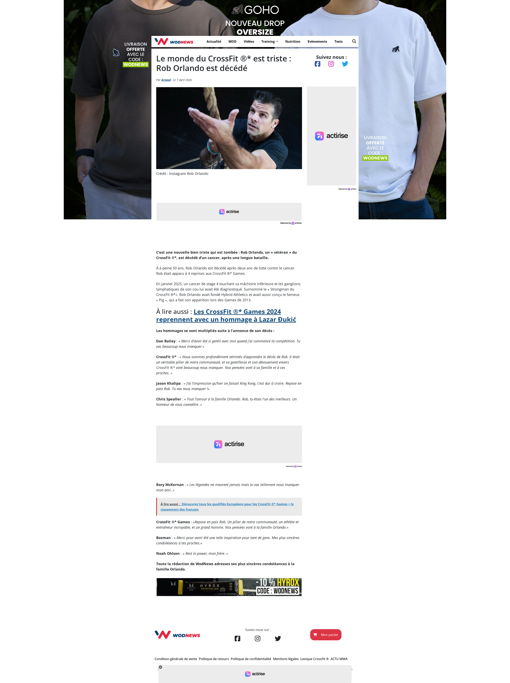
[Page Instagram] (257, 638)
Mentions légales (286, 659)
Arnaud (166, 80)
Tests (338, 41)
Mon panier (329, 635)
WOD (232, 41)
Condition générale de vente (176, 659)
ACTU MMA (339, 659)
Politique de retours (214, 659)
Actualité (214, 41)
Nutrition (292, 41)
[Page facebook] (237, 638)
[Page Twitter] (278, 638)
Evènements (317, 41)
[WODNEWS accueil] (174, 41)
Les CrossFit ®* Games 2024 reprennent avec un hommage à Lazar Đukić (226, 315)
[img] (354, 41)
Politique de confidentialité (251, 659)
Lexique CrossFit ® (314, 659)
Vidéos (249, 41)
